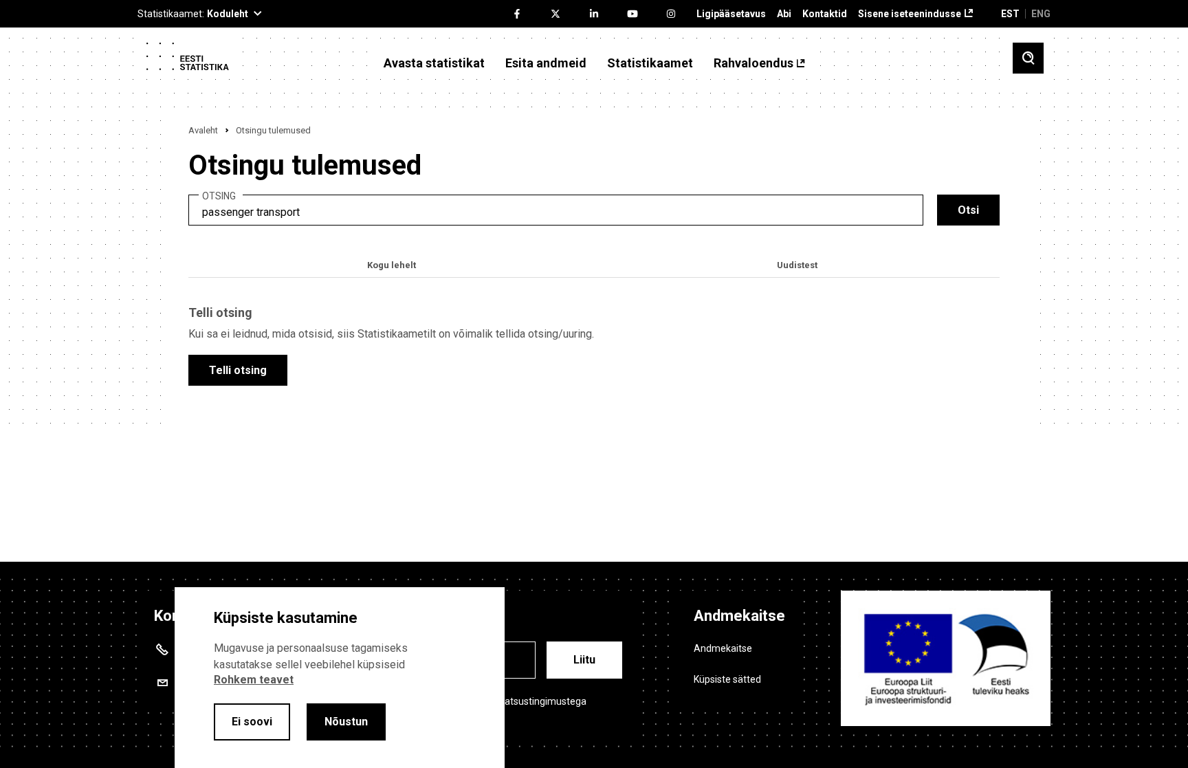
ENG (1040, 13)
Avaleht (203, 130)
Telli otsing (238, 370)
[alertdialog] (340, 677)
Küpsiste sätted (727, 679)
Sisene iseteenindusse (909, 14)
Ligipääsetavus (731, 14)
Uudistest (797, 265)
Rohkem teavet (254, 679)
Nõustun (346, 721)
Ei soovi (252, 721)
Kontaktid (824, 14)
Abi (784, 14)
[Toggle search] (1028, 58)
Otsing (219, 196)
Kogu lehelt (391, 265)
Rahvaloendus (753, 63)
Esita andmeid (545, 63)
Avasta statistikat (434, 63)
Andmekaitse (723, 648)
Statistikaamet (650, 63)
